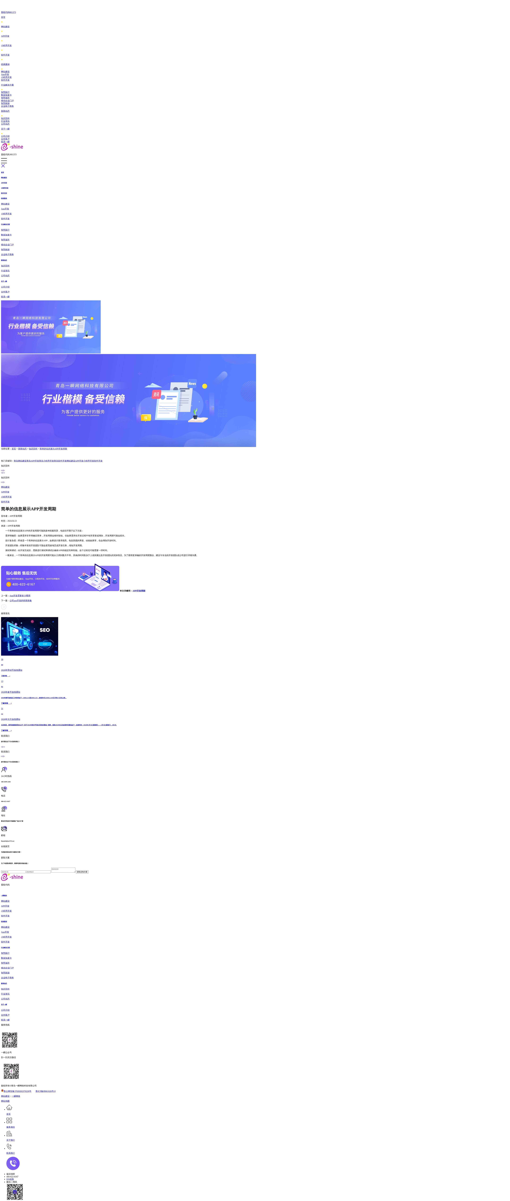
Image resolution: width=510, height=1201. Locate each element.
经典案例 (5, 64)
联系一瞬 (5, 142)
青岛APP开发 (33, 461)
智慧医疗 (5, 92)
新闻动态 (5, 111)
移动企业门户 (7, 100)
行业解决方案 (7, 85)
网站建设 (5, 26)
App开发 (5, 74)
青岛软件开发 (60, 461)
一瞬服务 (4, 895)
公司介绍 (5, 136)
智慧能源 (5, 103)
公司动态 (5, 124)
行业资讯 (5, 121)
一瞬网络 (16, 1096)
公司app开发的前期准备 (21, 600)
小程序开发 (6, 45)
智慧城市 (5, 98)
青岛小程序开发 (46, 461)
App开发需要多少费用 (20, 596)
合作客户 (5, 139)
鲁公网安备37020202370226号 (17, 1091)
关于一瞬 (5, 129)
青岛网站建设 (20, 461)
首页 (3, 17)
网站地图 (5, 1101)
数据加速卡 (6, 95)
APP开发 (5, 36)
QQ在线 (10, 1179)
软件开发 (5, 55)
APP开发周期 (139, 591)
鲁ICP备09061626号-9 (46, 1091)
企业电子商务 (7, 106)
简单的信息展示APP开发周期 (53, 449)
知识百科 (5, 118)
